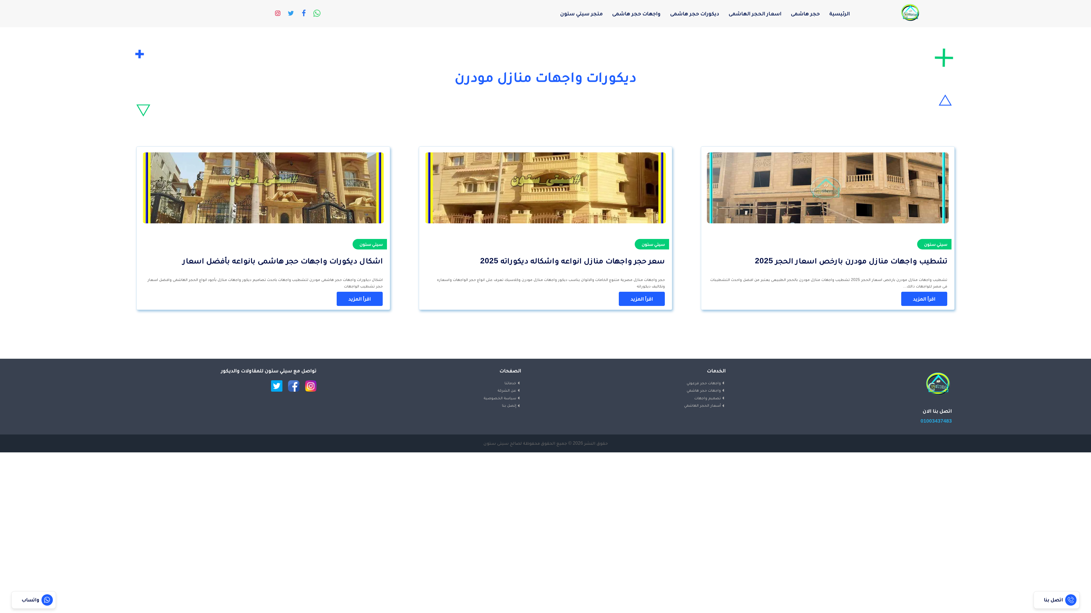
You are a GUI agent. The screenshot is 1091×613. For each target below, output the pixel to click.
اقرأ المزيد (924, 299)
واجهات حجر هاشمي (704, 390)
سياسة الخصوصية (500, 398)
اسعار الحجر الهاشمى (755, 13)
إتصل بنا (509, 405)
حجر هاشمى (805, 13)
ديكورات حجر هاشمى (694, 13)
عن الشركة (506, 390)
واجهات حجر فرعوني (704, 383)
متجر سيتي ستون (581, 13)
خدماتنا (510, 383)
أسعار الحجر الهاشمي (702, 405)
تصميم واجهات (707, 398)
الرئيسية (839, 13)
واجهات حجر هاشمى (636, 13)
